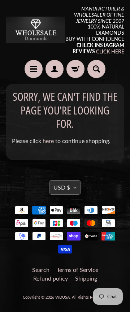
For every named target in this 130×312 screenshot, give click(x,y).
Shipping (86, 278)
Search (40, 269)
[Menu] (34, 69)
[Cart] (75, 69)
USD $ (61, 187)
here (48, 140)
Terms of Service (77, 269)
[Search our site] (96, 69)
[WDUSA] (35, 30)
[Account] (55, 69)
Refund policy (50, 278)
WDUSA (62, 297)
